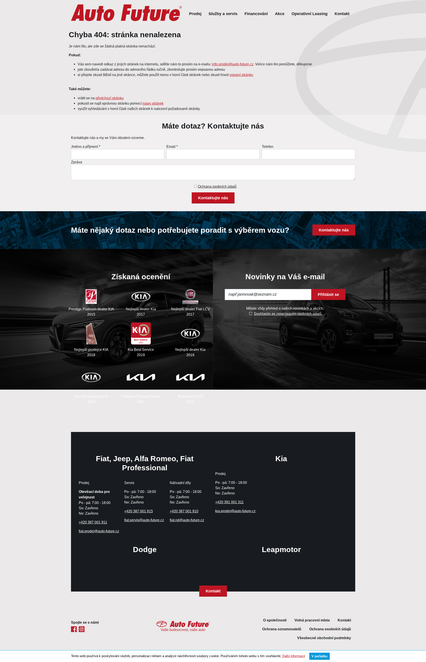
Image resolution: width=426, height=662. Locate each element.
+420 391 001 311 (229, 502)
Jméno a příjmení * (85, 146)
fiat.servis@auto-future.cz (144, 520)
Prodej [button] (195, 13)
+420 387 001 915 (138, 511)
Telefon (267, 146)
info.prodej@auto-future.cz (232, 64)
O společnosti (274, 620)
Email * (172, 146)
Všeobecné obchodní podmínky (324, 638)
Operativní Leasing (309, 13)
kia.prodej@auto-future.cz (235, 511)
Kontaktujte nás (213, 197)
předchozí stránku (110, 98)
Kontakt (342, 13)
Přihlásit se (328, 294)
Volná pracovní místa (312, 620)
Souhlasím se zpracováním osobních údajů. (288, 314)
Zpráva (76, 162)
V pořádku (319, 656)
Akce (279, 13)
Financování (256, 13)
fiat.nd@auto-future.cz (187, 520)
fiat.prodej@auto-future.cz (99, 531)
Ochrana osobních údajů (217, 186)
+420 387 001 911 (93, 522)
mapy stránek (153, 103)
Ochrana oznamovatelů (281, 629)
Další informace (293, 656)
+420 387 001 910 (184, 511)
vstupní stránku (241, 75)
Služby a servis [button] (223, 13)
